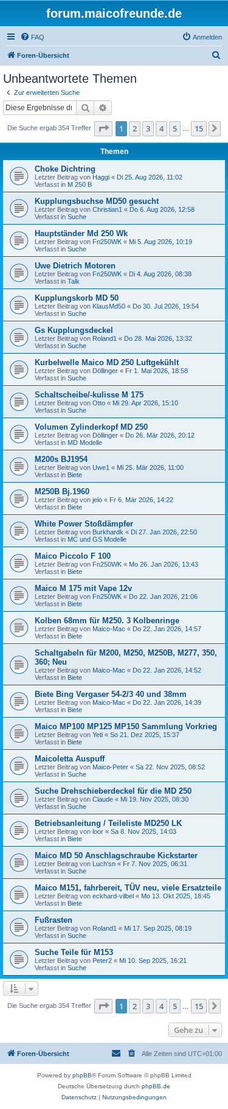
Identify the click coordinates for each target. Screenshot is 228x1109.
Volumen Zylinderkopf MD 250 (91, 427)
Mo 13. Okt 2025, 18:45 (175, 896)
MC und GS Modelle (96, 539)
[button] (103, 128)
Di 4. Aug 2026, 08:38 (160, 274)
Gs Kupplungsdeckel (74, 330)
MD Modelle (84, 442)
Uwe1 (100, 467)
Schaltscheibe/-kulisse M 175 (89, 394)
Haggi (100, 177)
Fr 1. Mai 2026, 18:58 (156, 370)
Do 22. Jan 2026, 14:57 (167, 628)
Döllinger (105, 370)
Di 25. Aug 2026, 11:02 (149, 177)
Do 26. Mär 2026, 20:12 (160, 435)
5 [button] (175, 128)
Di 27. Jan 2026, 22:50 (164, 532)
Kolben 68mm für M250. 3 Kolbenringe (107, 620)
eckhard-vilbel (113, 896)
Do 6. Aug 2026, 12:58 (162, 209)
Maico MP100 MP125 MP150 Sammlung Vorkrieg (126, 726)
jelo (97, 499)
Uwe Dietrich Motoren (75, 265)
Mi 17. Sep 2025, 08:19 (158, 928)
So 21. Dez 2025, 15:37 (144, 734)
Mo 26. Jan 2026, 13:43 (163, 564)
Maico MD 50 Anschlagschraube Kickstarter (116, 855)
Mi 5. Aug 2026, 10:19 (160, 241)
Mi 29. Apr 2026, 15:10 (145, 403)
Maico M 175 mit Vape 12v (83, 588)
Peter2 (102, 960)
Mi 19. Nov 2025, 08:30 (154, 799)
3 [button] (148, 128)
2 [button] (135, 128)
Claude (102, 799)
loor (97, 831)
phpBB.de (156, 1086)
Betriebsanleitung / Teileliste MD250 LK (108, 823)
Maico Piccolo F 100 (73, 556)
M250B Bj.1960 (62, 491)
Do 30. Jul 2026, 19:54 (166, 306)
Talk (73, 281)
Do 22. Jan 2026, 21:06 (163, 596)
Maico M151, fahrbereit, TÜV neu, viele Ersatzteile (128, 887)
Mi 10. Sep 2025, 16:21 (153, 960)
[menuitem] (32, 37)
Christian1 (107, 209)
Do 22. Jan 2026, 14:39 (167, 702)
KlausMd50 (108, 306)
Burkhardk (107, 532)
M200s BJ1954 (61, 459)
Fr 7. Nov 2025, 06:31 (155, 863)
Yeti (97, 734)
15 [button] (199, 128)
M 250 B (79, 184)
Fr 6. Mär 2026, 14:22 (141, 499)
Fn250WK (107, 241)
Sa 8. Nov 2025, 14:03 (143, 831)
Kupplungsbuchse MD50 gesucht (97, 201)
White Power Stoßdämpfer (84, 523)
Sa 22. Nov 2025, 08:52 (170, 767)
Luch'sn (104, 863)
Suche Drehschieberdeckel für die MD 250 (113, 791)
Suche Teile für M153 (74, 952)
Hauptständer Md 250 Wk (81, 233)
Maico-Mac (108, 628)
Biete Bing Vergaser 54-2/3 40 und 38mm (111, 694)
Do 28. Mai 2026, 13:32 (158, 338)
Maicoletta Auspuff (70, 758)
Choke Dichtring (65, 168)
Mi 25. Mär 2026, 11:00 (150, 467)
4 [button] (161, 128)
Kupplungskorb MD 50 (77, 298)
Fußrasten (53, 920)
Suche (76, 216)
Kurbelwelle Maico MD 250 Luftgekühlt (107, 362)
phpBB (82, 1075)
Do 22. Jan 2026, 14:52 (167, 670)
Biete (74, 474)
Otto (98, 403)
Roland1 (104, 338)
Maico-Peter (110, 767)
